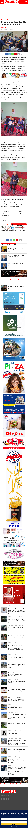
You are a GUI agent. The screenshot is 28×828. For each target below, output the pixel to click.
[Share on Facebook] (6, 54)
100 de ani (12, 234)
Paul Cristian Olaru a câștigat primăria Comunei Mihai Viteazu (17, 264)
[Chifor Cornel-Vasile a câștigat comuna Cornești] (4, 258)
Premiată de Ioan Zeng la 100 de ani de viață (13, 236)
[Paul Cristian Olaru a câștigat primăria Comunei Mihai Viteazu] (4, 266)
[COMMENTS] (21, 54)
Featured (18, 234)
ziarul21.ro (3, 27)
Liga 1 (11, 783)
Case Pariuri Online (18, 783)
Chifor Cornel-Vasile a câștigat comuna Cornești (16, 256)
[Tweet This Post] (9, 54)
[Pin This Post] (15, 54)
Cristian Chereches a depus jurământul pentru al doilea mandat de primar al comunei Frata (16, 249)
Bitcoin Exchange (4, 783)
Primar (6, 237)
